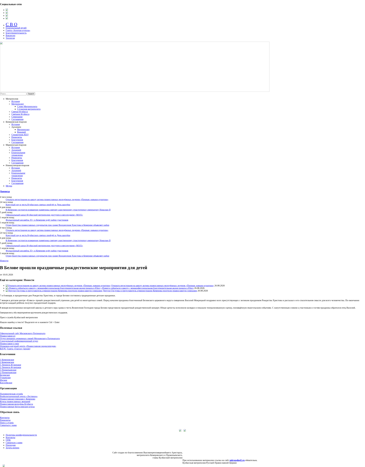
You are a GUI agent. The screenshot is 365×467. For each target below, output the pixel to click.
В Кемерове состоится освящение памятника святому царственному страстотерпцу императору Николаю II (58, 210)
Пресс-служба (7, 422)
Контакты (5, 417)
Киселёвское (6, 383)
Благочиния (17, 140)
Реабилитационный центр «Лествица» (19, 396)
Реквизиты (16, 137)
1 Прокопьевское (8, 370)
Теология (10, 38)
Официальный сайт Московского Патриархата (22, 333)
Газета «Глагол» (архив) (18, 349)
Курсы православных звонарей (15, 401)
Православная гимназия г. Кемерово (17, 399)
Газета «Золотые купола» (18, 30)
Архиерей (16, 150)
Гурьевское (5, 377)
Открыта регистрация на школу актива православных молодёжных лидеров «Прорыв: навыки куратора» (57, 199)
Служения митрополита (28, 109)
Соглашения (17, 119)
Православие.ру (8, 336)
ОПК (8, 440)
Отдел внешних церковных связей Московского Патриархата (30, 338)
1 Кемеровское (7, 359)
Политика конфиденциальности (21, 435)
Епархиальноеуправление (18, 153)
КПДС (3, 349)
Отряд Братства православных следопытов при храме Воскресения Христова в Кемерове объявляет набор (57, 225)
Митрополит (17, 104)
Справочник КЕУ (20, 134)
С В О (11, 24)
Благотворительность (16, 33)
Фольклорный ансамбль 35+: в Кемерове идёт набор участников (37, 220)
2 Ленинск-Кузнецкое (10, 367)
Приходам (11, 445)
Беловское (5, 375)
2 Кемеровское (7, 362)
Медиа (9, 186)
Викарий (21, 132)
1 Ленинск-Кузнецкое (10, 365)
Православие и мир (9, 343)
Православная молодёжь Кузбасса (16, 404)
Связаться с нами (8, 425)
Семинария (16, 117)
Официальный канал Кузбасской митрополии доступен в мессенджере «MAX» (44, 215)
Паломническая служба (11, 394)
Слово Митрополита (27, 106)
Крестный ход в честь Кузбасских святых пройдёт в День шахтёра (38, 204)
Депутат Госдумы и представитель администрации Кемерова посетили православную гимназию (150, 290)
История (15, 101)
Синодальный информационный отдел (19, 341)
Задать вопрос (12, 448)
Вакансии (10, 35)
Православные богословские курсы (17, 406)
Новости (4, 260)
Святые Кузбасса (19, 111)
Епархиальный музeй (16, 28)
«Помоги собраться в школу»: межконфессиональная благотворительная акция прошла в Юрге (147, 288)
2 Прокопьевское (8, 372)
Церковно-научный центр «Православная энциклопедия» (28, 346)
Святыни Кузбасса (20, 114)
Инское (3, 380)
